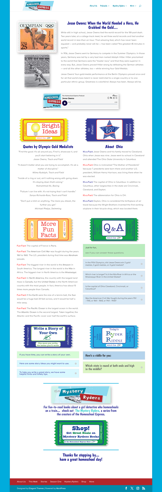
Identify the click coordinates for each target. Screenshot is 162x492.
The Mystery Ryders (87, 410)
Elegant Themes (36, 488)
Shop (83, 482)
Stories (44, 482)
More (132, 6)
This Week (33, 482)
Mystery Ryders (119, 6)
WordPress (61, 488)
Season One (55, 482)
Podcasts (103, 6)
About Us (93, 6)
